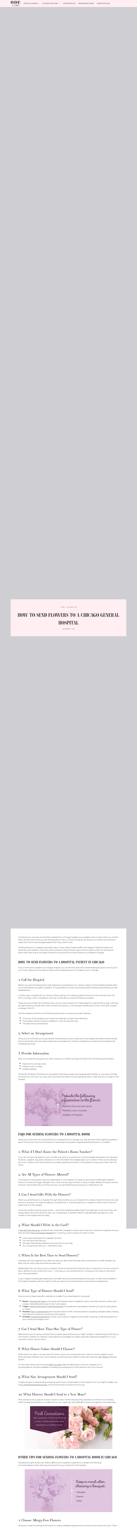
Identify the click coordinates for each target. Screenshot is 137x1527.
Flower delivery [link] (50, 3)
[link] (15, 3)
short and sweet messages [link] (42, 1233)
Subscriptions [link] (103, 3)
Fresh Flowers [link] (31, 3)
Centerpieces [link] (69, 3)
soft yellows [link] (103, 1357)
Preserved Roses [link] (86, 3)
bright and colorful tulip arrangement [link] (47, 1307)
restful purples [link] (54, 1365)
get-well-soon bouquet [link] (30, 1230)
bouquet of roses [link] (37, 1301)
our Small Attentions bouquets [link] (33, 1385)
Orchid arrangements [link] (40, 1317)
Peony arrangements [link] (40, 1312)
